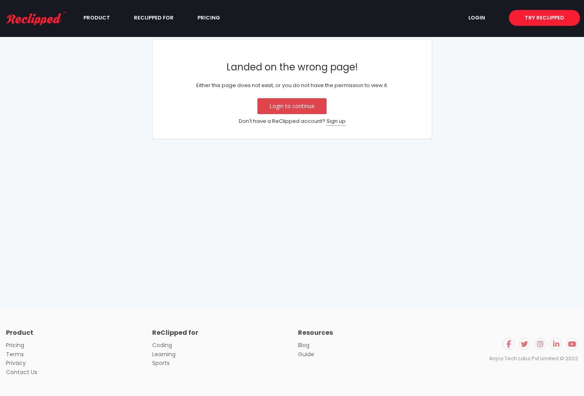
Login (476, 17)
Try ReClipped (544, 17)
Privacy (16, 363)
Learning (164, 354)
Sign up (336, 121)
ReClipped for (154, 17)
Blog (303, 345)
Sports (161, 363)
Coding (162, 345)
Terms (15, 354)
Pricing (208, 17)
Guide (306, 354)
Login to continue (292, 106)
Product (96, 17)
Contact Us (21, 372)
